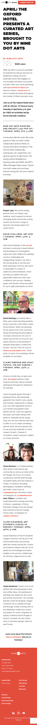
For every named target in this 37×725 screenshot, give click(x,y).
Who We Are (23, 680)
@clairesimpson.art (24, 495)
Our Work (22, 686)
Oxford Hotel (22, 90)
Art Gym (29, 245)
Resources (22, 689)
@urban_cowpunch (10, 516)
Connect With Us (26, 2)
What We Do (23, 683)
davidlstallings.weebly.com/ (14, 350)
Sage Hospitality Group (16, 88)
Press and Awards (7, 700)
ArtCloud (4, 694)
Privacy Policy (6, 703)
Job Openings (6, 697)
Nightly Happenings (13, 637)
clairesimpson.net (10, 492)
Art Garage (12, 379)
